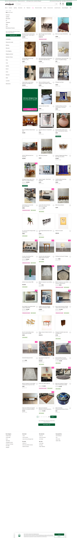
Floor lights (8, 445)
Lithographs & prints (9, 442)
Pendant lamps (8, 435)
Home (7, 10)
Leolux (23, 435)
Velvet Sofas (58, 439)
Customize (59, 536)
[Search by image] (56, 4)
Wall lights (7, 447)
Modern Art (24, 443)
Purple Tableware (42, 446)
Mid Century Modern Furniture (27, 444)
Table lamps (8, 440)
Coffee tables (8, 437)
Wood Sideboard (58, 435)
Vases (7, 439)
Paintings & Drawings (9, 444)
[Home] (9, 4)
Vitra (56, 437)
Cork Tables (41, 439)
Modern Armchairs (25, 446)
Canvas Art (41, 435)
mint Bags (41, 444)
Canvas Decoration (42, 437)
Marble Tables (58, 440)
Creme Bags (41, 443)
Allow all (59, 534)
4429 (49, 416)
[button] (57, 1)
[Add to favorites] (37, 34)
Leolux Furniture (25, 437)
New (10, 10)
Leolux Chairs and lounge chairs (27, 439)
